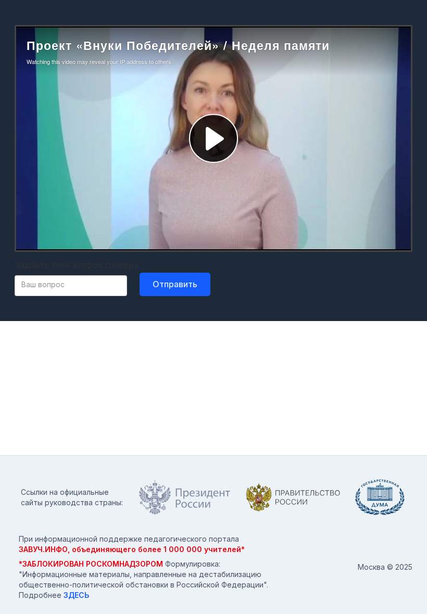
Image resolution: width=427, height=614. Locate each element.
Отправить (175, 284)
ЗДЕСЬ (76, 595)
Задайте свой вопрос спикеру (77, 265)
